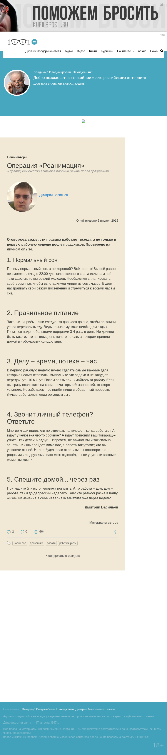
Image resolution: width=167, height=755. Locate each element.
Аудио (69, 51)
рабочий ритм (67, 543)
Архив (142, 51)
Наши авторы (17, 157)
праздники (36, 543)
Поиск (154, 51)
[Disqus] (83, 635)
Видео (81, 51)
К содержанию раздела (62, 556)
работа (51, 543)
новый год (20, 543)
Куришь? (107, 51)
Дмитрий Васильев (53, 195)
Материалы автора (103, 522)
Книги (93, 51)
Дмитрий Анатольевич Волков (95, 709)
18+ (162, 35)
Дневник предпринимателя (43, 51)
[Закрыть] (162, 5)
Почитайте (124, 51)
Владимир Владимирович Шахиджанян (48, 709)
